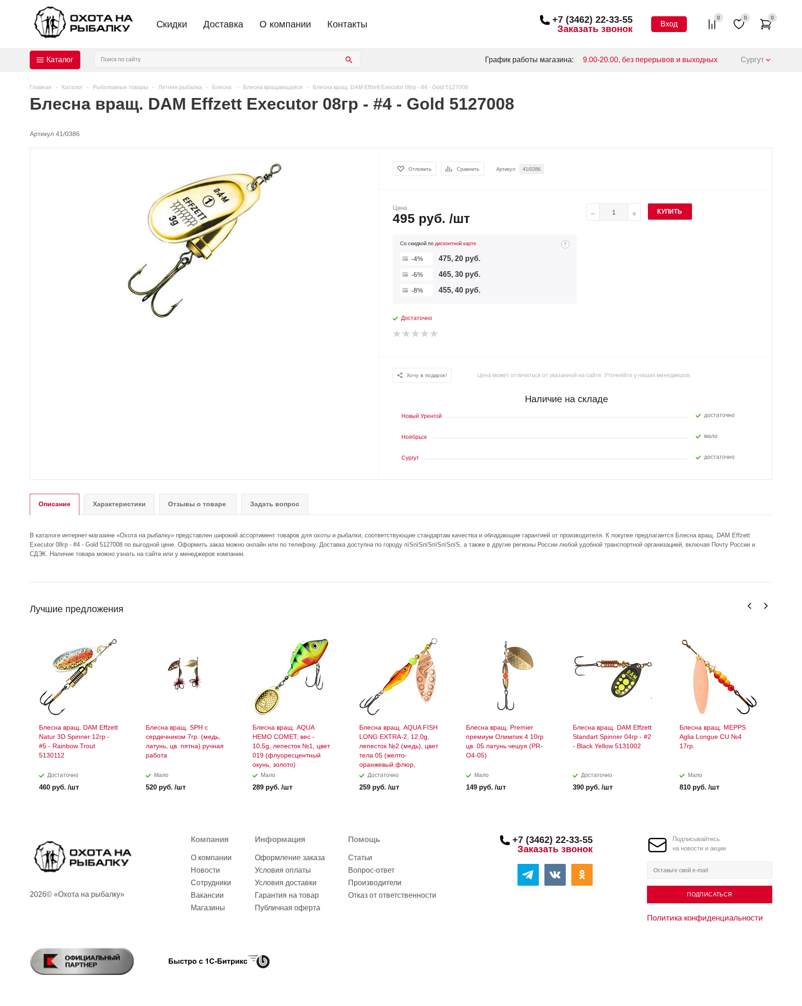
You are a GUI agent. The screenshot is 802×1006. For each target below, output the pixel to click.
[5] (434, 334)
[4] (425, 334)
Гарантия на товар (287, 895)
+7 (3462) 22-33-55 (592, 19)
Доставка (223, 24)
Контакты (347, 24)
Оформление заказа (290, 858)
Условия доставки (286, 883)
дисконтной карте (455, 243)
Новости (205, 870)
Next (765, 606)
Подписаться (709, 894)
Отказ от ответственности (392, 895)
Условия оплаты (283, 870)
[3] (415, 334)
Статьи (360, 858)
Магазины (208, 908)
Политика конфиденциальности (705, 917)
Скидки (171, 24)
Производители (374, 883)
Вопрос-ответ (371, 870)
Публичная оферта (287, 908)
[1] (397, 334)
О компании (285, 24)
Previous (750, 606)
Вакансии (207, 895)
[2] (406, 334)
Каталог (59, 60)
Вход (669, 24)
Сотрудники (211, 883)
